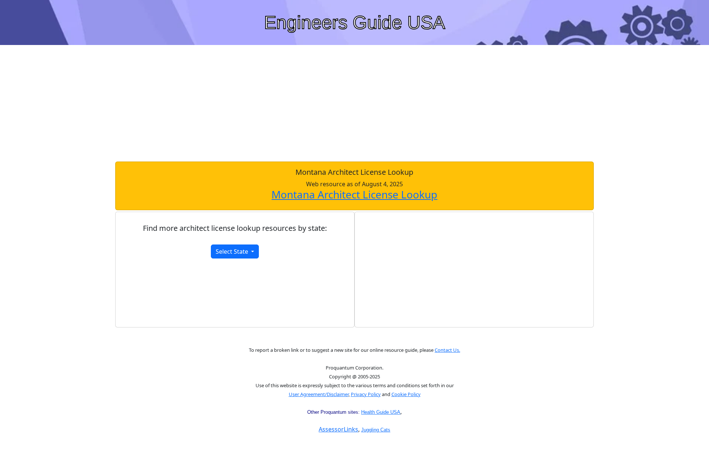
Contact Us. (447, 350)
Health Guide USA (380, 412)
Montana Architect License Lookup (354, 194)
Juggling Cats (375, 430)
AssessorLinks (338, 429)
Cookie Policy (406, 394)
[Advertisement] (354, 102)
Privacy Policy (366, 394)
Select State (233, 251)
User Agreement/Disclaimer (319, 394)
